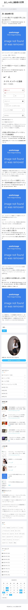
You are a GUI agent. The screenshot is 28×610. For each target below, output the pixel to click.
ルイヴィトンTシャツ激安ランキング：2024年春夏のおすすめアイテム (14, 181)
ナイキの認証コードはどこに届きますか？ (14, 67)
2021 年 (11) (6, 568)
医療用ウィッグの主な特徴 (15, 459)
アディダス (21, 533)
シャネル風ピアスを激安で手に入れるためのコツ (14, 19)
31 (10, 594)
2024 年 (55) (6, 559)
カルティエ (5, 542)
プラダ (3, 539)
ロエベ (3, 536)
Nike (15, 542)
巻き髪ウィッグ (12, 466)
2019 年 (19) (6, 574)
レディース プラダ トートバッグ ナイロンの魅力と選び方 (13, 229)
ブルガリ (11, 542)
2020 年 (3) (6, 571)
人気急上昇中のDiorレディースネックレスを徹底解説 (13, 133)
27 (20, 592)
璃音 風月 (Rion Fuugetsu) (17, 22)
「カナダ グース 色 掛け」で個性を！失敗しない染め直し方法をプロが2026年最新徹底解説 (16, 439)
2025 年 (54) (6, 556)
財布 (5, 393)
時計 (5, 387)
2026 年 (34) (6, 553)
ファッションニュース (10, 384)
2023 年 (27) (6, 562)
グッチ (16, 533)
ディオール (9, 539)
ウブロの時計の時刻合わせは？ (16, 482)
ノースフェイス (6, 530)
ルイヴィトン (14, 527)
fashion (8, 527)
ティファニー (16, 539)
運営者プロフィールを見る (14, 360)
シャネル (21, 527)
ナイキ (3, 527)
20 (20, 590)
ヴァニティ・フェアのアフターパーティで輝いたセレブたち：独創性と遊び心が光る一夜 (16, 453)
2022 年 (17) (6, 565)
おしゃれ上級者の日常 (14, 2)
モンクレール (5, 533)
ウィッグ (6, 378)
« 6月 (3, 597)
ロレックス (17, 530)
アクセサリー (4, 23)
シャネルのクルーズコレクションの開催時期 (13, 504)
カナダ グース (10, 536)
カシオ (16, 286)
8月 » (6, 597)
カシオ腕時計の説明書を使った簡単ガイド (13, 279)
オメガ (12, 530)
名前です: (4, 357)
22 (3, 592)
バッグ (3, 234)
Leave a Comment (13, 23)
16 (7, 590)
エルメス (12, 533)
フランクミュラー (18, 536)
